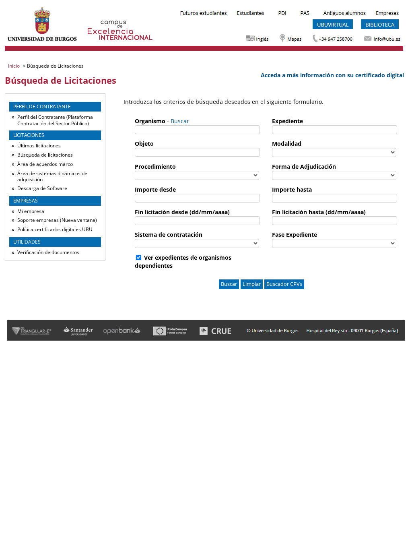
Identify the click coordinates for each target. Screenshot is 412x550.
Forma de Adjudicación (304, 166)
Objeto (144, 143)
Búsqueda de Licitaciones (55, 65)
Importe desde (155, 189)
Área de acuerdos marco (45, 164)
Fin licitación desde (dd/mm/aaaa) (182, 212)
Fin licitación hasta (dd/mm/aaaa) (319, 212)
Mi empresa (30, 211)
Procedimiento (155, 166)
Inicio (14, 65)
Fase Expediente (294, 234)
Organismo (150, 121)
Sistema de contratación (168, 234)
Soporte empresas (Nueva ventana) (57, 220)
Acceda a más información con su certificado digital (332, 75)
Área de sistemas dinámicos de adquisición (52, 176)
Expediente (287, 121)
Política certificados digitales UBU (55, 229)
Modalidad (286, 143)
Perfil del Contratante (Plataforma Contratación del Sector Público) (55, 120)
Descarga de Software (42, 188)
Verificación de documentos (48, 252)
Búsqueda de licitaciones (45, 154)
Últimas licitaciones (39, 145)
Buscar (180, 121)
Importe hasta (292, 189)
